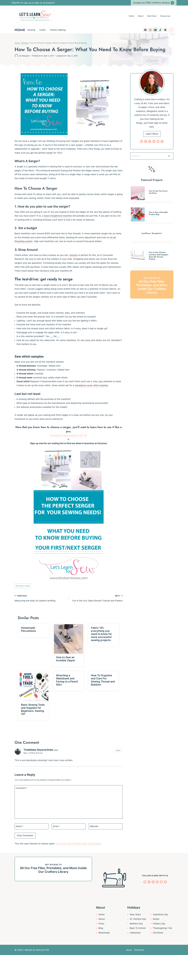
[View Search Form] (171, 30)
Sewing (31, 30)
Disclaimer (139, 950)
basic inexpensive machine (58, 215)
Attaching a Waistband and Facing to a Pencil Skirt (67, 680)
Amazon (73, 255)
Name (20, 826)
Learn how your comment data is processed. (79, 843)
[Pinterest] (165, 30)
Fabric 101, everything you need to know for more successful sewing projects (101, 634)
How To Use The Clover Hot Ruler (158, 192)
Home (131, 16)
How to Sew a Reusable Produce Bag (158, 213)
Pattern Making (58, 30)
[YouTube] (155, 30)
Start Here (152, 16)
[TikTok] (160, 30)
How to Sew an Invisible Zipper (65, 659)
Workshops (104, 932)
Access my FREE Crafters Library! (151, 2)
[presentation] (68, 639)
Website (94, 826)
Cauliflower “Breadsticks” (152, 233)
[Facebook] (145, 30)
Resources (165, 16)
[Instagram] (150, 30)
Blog (100, 928)
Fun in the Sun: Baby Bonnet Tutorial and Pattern (97, 598)
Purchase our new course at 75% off (68, 435)
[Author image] (16, 56)
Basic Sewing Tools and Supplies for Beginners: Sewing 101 (33, 709)
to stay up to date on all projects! (33, 3)
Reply (118, 750)
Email (56, 826)
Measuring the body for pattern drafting (35, 598)
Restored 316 (42, 950)
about (129, 950)
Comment (21, 788)
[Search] (169, 156)
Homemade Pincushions (28, 629)
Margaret (26, 56)
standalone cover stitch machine (91, 385)
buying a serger (23, 586)
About (140, 16)
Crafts (42, 30)
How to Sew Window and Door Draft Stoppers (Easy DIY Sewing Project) (158, 255)
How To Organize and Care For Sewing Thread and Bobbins (103, 680)
